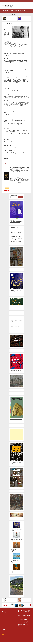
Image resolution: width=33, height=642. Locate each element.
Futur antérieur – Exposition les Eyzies (27, 18)
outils (11, 238)
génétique (15, 232)
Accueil (3, 10)
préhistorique (12, 241)
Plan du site (3, 629)
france (19, 231)
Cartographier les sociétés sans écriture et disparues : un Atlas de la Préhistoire (13, 599)
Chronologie (15, 10)
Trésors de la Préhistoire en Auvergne (16, 330)
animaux (13, 227)
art (16, 228)
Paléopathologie (7, 162)
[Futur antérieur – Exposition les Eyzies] (16, 535)
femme (17, 231)
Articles (11, 10)
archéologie (12, 228)
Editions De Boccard (21, 154)
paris (29, 621)
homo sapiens (18, 233)
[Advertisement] (16, 434)
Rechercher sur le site (13, 195)
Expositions (24, 19)
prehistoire (11, 240)
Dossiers (6, 10)
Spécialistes (7, 14)
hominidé (20, 232)
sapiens (16, 241)
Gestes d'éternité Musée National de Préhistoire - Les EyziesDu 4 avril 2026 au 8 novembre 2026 (16, 221)
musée (19, 235)
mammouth (19, 618)
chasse (18, 228)
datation (19, 612)
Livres (2, 615)
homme (11, 233)
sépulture (11, 242)
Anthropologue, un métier (9, 160)
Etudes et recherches (5, 612)
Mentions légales (4, 632)
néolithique (17, 236)
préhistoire (17, 240)
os (20, 236)
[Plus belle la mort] (16, 567)
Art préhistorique (22, 10)
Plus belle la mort (13, 571)
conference (20, 228)
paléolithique (15, 238)
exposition (14, 231)
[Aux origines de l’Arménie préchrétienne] (16, 545)
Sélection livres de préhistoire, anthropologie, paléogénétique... (17, 255)
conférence (12, 229)
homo (19, 616)
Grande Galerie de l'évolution (16, 500)
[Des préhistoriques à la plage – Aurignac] (16, 556)
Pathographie (7, 163)
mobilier (22, 618)
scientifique (19, 241)
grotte (11, 232)
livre (29, 616)
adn (11, 227)
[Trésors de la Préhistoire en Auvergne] (16, 525)
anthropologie (16, 227)
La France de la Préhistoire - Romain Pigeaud (16, 370)
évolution (14, 242)
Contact (3, 630)
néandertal (12, 236)
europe (11, 231)
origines (24, 619)
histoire (18, 232)
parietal (20, 238)
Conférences (3, 611)
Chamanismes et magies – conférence (16, 320)
